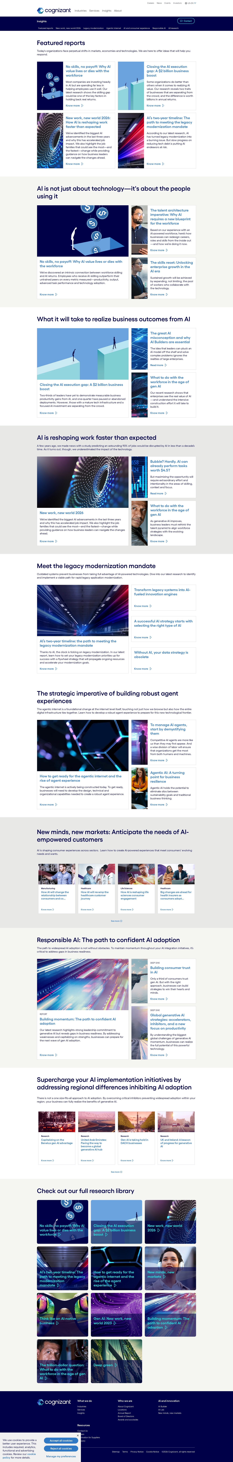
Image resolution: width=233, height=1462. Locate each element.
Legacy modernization (93, 28)
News (159, 3)
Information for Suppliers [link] (88, 1437)
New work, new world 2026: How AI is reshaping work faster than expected (88, 122)
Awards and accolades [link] (128, 1420)
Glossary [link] (81, 1441)
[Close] (78, 1435)
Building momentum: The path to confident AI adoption (168, 1322)
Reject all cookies (61, 1448)
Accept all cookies (61, 1440)
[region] (40, 1447)
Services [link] (81, 1410)
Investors (177, 3)
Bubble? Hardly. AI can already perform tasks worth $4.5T (169, 465)
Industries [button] (81, 10)
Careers (150, 3)
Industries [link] (81, 1406)
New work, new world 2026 (68, 28)
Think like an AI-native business (58, 1320)
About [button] (118, 10)
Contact (188, 21)
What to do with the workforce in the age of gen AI (169, 381)
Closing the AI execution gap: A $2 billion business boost (168, 70)
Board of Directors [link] (126, 1416)
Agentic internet (113, 28)
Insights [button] (106, 10)
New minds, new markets (161, 1274)
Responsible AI (159, 28)
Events (168, 3)
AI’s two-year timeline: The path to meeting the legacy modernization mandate (169, 122)
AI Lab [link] (161, 1410)
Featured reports (45, 28)
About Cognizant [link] (126, 1406)
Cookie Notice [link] (152, 1452)
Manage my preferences (61, 1456)
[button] (190, 3)
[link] (54, 11)
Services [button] (94, 10)
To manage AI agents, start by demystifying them (168, 729)
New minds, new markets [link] (169, 1413)
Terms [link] (125, 1452)
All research (173, 28)
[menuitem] (150, 3)
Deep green (103, 1365)
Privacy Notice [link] (137, 1452)
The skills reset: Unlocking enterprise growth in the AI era (171, 266)
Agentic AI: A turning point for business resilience (167, 777)
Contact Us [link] (82, 1431)
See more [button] (115, 1172)
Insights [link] (81, 1413)
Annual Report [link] (124, 1413)
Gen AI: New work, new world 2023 (112, 1320)
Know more (73, 105)
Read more (156, 365)
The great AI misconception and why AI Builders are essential (170, 337)
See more (115, 921)
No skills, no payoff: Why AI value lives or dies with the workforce (88, 70)
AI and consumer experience (137, 28)
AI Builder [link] (162, 1406)
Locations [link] (122, 1410)
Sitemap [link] (116, 1452)
